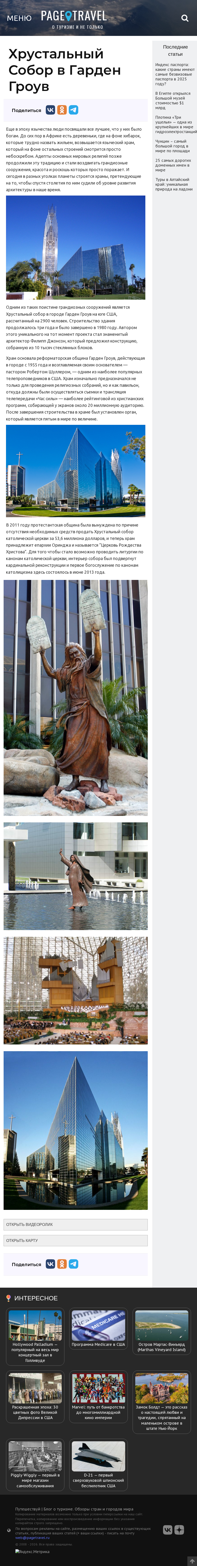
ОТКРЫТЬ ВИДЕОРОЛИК (29, 1225)
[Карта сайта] (9, 1530)
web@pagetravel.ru (32, 1537)
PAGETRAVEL (74, 15)
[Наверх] (192, 1560)
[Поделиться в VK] (50, 116)
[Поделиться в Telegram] (73, 116)
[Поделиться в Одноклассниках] (62, 116)
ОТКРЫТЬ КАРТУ (22, 1241)
